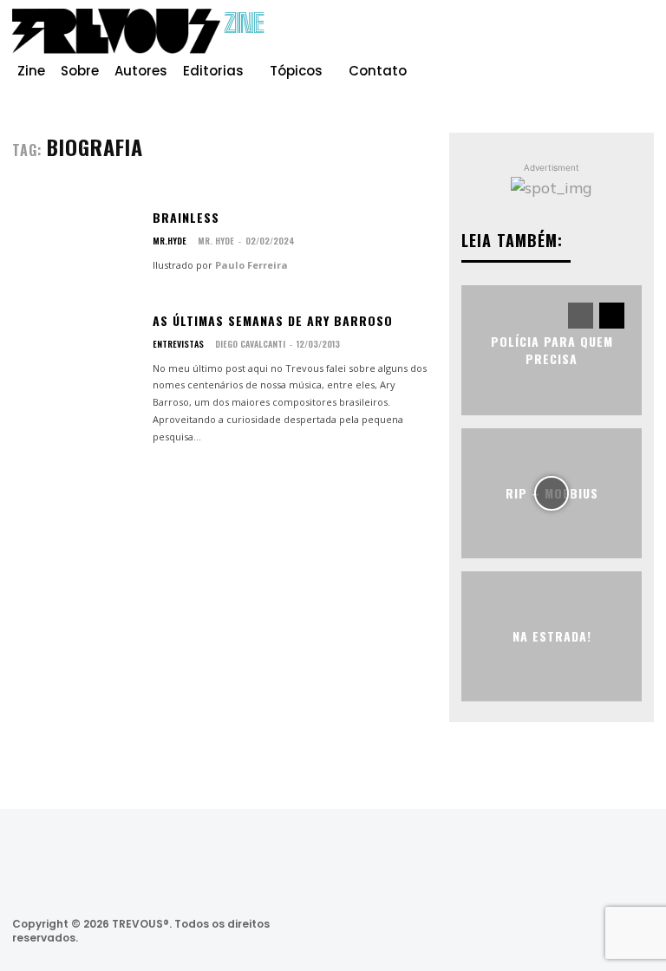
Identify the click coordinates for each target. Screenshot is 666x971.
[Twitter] (542, 930)
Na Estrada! (552, 636)
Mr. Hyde (216, 240)
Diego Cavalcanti (250, 343)
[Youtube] (640, 38)
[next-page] (611, 316)
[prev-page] (580, 316)
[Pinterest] (612, 38)
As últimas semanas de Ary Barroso (273, 320)
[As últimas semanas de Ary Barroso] (75, 365)
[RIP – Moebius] (551, 493)
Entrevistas (178, 344)
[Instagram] (584, 38)
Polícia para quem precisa (552, 350)
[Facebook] (557, 38)
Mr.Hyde (169, 241)
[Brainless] (75, 241)
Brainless (186, 217)
